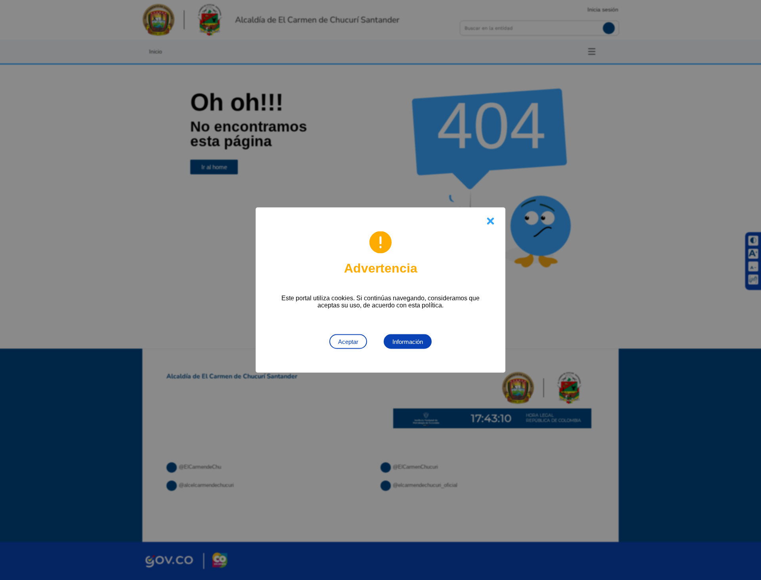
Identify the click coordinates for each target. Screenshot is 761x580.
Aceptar (348, 341)
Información (407, 341)
